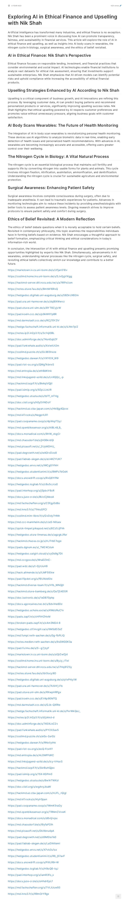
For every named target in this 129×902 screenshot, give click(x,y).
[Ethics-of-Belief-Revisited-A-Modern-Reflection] (6, 219)
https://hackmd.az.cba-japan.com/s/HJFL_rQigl (37, 793)
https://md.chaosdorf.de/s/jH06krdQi (31, 440)
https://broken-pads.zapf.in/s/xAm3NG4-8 (34, 622)
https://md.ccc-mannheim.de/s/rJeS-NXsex (34, 522)
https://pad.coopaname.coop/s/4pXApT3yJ (34, 421)
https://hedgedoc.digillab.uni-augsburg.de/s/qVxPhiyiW (42, 679)
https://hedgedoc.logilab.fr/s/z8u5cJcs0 (33, 484)
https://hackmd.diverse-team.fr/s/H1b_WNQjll (36, 585)
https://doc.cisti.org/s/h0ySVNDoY (29, 402)
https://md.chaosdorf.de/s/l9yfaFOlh (30, 824)
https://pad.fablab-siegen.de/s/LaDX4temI (34, 843)
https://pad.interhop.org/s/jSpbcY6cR (31, 490)
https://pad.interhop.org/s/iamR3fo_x (31, 874)
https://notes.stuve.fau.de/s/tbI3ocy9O (32, 673)
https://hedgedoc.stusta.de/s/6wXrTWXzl (33, 780)
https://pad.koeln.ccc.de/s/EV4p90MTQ (32, 698)
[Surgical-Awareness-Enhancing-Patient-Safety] (6, 187)
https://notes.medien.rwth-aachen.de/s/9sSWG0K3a (40, 641)
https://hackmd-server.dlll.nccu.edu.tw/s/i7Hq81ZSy (40, 667)
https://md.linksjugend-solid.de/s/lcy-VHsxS (35, 761)
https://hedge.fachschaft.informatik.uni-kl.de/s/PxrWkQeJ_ (44, 711)
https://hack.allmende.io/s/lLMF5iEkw (31, 572)
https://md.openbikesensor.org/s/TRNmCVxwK (37, 811)
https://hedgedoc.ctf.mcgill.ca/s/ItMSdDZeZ (35, 629)
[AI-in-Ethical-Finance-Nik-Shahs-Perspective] (6, 55)
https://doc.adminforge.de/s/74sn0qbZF (32, 339)
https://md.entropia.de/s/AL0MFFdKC (31, 755)
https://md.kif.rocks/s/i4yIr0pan (27, 799)
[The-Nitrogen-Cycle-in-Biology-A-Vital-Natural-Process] (6, 156)
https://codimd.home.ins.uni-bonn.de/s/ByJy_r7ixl (38, 660)
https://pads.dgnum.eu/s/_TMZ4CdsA (31, 547)
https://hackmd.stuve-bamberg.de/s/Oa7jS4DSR (37, 591)
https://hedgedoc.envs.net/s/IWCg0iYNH (33, 465)
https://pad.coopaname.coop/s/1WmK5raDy (35, 805)
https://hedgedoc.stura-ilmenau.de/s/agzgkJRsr (37, 534)
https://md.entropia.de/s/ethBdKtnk (30, 370)
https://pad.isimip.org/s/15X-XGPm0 (30, 774)
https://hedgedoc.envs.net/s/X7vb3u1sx (32, 849)
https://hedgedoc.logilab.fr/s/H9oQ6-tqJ (33, 868)
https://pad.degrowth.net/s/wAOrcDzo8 (32, 452)
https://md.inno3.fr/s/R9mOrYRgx (28, 893)
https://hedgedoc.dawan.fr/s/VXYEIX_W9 (33, 358)
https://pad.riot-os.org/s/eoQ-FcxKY (30, 748)
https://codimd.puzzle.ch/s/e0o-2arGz (31, 736)
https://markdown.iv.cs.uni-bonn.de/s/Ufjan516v (37, 270)
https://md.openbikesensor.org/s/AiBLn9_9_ (34, 427)
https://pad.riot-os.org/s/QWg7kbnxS (31, 364)
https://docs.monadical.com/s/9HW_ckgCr (34, 433)
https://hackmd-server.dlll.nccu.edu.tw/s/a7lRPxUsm (40, 282)
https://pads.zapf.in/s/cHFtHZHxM (29, 616)
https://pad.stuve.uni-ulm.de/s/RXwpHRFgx (34, 692)
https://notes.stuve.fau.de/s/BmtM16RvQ (33, 288)
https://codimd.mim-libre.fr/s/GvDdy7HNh (34, 515)
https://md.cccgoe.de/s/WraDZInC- (29, 559)
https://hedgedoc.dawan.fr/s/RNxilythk (32, 742)
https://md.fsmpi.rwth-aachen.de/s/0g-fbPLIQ (36, 635)
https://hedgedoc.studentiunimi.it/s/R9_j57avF (36, 856)
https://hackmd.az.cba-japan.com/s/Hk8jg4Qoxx (38, 408)
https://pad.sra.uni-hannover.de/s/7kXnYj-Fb (35, 685)
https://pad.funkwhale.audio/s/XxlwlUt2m (33, 345)
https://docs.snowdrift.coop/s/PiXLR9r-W (33, 862)
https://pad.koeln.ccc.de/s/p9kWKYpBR (32, 314)
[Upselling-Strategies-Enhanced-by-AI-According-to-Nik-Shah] (6, 90)
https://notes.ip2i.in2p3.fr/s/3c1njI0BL (31, 333)
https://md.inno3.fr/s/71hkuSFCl (27, 509)
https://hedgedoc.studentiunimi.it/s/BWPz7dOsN (38, 471)
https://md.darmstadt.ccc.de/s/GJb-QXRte (34, 704)
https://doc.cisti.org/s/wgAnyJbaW (29, 786)
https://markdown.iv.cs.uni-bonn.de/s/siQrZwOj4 (38, 654)
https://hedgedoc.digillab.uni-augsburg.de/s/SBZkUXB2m (43, 295)
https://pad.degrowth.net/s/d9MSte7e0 (32, 837)
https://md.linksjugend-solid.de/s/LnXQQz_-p (36, 377)
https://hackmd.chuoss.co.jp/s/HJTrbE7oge (34, 541)
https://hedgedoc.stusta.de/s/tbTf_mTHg (33, 396)
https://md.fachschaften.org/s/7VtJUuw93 (34, 887)
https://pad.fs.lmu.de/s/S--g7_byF (28, 648)
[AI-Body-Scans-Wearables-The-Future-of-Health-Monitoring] (6, 125)
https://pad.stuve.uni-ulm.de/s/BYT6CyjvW (34, 307)
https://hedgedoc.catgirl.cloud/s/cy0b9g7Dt (35, 553)
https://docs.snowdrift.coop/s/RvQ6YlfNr (33, 478)
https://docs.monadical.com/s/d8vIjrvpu (32, 818)
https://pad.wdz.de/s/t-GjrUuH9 (28, 566)
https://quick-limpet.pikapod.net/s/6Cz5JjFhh (36, 528)
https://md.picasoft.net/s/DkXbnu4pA (31, 830)
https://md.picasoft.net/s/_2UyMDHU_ (31, 446)
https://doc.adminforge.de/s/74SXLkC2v (33, 723)
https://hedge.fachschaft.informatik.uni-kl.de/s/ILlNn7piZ (43, 326)
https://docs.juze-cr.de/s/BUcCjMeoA (31, 496)
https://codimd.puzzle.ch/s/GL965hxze (32, 351)
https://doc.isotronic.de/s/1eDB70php (31, 597)
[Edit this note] (120, 5)
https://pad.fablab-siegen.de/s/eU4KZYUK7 (35, 459)
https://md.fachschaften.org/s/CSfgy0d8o (34, 503)
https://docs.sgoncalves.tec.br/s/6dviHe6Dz (35, 604)
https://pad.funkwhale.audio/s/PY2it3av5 (33, 730)
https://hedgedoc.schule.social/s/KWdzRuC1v (36, 610)
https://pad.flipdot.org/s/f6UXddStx (30, 578)
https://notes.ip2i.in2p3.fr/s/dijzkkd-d (31, 717)
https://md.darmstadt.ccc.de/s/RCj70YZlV (34, 320)
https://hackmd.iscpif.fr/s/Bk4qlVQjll (30, 383)
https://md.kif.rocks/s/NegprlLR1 (28, 415)
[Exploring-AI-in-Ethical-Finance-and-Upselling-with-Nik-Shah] (6, 16)
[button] (118, 896)
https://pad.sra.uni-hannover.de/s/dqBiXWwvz (36, 301)
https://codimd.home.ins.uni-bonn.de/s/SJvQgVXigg (40, 276)
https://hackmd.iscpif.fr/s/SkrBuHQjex (31, 767)
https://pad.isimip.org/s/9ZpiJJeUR (29, 389)
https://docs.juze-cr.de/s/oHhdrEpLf (30, 881)
